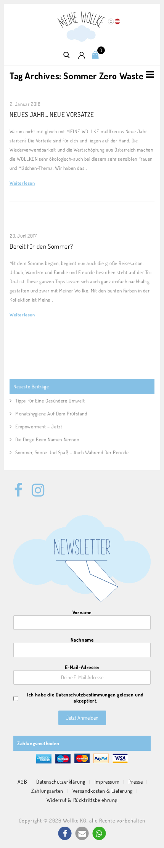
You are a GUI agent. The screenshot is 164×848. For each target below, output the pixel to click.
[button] (65, 833)
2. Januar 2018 (25, 104)
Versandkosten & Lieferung (102, 790)
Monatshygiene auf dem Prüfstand (51, 413)
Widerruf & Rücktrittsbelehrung (82, 800)
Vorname (82, 612)
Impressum (107, 781)
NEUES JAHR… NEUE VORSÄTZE (52, 114)
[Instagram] (36, 486)
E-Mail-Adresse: (82, 667)
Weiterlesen (22, 183)
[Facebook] (18, 486)
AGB (22, 781)
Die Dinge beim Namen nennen (47, 439)
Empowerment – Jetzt (38, 426)
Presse (136, 781)
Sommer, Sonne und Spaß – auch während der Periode (72, 452)
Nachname (82, 640)
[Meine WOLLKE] (82, 26)
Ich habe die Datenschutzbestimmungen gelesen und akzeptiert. (85, 697)
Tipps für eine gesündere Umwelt (50, 401)
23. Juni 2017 (23, 236)
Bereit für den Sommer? (41, 246)
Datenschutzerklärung (60, 781)
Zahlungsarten (47, 790)
